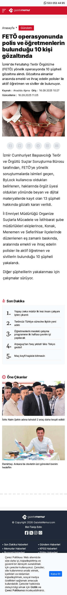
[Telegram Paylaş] (38, 145)
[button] (4, 10)
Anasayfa (8, 28)
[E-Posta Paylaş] (56, 145)
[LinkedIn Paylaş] (29, 145)
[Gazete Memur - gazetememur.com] (19, 10)
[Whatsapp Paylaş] (47, 145)
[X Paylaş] (19, 145)
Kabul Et (55, 573)
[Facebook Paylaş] (10, 145)
